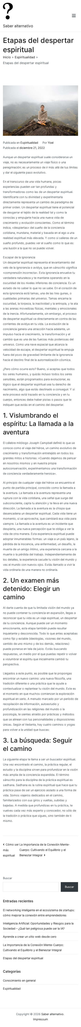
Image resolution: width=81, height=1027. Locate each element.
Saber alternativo (18, 26)
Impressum (40, 1019)
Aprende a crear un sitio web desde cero (29, 936)
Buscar (7, 878)
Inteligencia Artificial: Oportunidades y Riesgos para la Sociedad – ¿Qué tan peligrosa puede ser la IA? (38, 926)
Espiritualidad (29, 142)
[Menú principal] (74, 15)
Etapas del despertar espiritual (23, 958)
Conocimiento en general (19, 980)
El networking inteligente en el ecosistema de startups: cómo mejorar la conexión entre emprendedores (39, 912)
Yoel (50, 142)
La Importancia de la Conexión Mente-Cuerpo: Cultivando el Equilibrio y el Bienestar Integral (44, 850)
